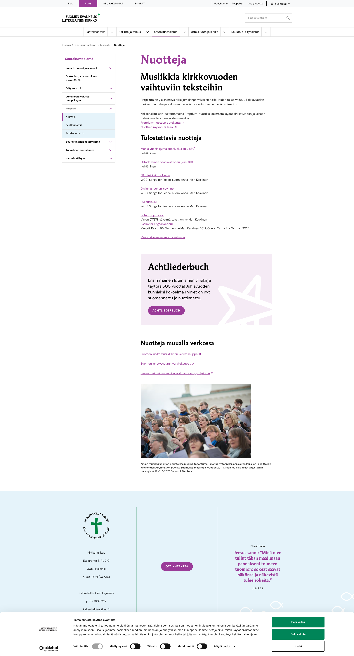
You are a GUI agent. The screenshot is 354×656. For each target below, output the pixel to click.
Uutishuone (221, 3)
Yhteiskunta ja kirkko (204, 32)
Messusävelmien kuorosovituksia (163, 237)
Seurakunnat (113, 3)
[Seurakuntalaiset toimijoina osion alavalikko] (110, 142)
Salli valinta (298, 634)
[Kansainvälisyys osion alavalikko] (110, 158)
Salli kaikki (298, 622)
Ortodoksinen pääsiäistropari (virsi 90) (167, 162)
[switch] (135, 646)
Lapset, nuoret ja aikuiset (81, 68)
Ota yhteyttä (255, 3)
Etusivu (66, 45)
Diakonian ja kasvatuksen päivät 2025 (81, 78)
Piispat (140, 3)
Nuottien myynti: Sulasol (157, 127)
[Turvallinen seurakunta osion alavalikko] (110, 150)
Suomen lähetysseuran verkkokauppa (166, 363)
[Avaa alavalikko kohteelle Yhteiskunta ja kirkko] (224, 31)
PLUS (88, 3)
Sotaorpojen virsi (152, 215)
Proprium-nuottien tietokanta (161, 123)
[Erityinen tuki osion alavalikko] (110, 88)
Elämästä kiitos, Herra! (155, 175)
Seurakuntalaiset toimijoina (83, 142)
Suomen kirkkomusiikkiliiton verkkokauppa (169, 354)
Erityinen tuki (74, 88)
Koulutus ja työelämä (245, 32)
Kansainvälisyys (75, 158)
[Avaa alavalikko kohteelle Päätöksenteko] (111, 31)
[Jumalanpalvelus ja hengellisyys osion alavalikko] (110, 98)
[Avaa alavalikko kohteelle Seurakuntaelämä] (184, 31)
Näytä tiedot (222, 646)
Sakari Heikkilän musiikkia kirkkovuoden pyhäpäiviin (175, 373)
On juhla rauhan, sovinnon (158, 188)
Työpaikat (237, 3)
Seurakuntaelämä (165, 32)
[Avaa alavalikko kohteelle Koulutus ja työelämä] (265, 31)
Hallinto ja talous (130, 32)
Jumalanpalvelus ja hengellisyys (78, 98)
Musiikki (105, 45)
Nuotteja (71, 116)
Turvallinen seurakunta (80, 150)
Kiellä (298, 646)
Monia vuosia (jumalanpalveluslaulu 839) (168, 149)
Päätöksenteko (95, 32)
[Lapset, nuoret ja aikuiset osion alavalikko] (110, 68)
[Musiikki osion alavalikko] (110, 109)
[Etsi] (288, 17)
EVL (70, 3)
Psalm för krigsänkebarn (157, 224)
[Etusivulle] (81, 17)
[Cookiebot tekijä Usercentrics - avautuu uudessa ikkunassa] (49, 649)
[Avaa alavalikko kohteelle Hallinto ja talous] (147, 31)
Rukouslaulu (149, 202)
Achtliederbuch (74, 133)
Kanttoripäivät (74, 125)
